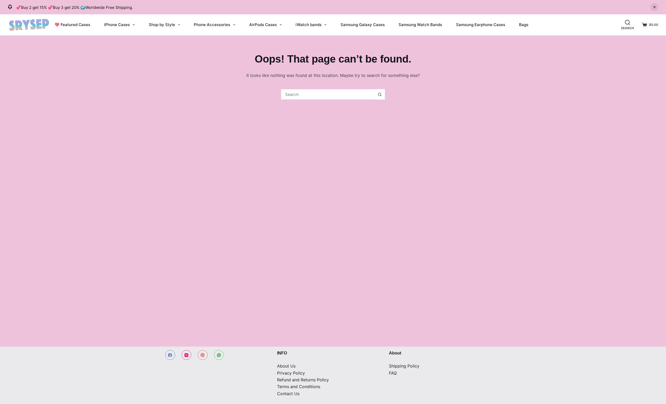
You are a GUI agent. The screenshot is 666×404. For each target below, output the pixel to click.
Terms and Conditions (298, 386)
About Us (286, 366)
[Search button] (379, 94)
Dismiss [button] (654, 7)
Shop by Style (162, 24)
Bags (523, 24)
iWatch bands (309, 24)
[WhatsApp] (219, 355)
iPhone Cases (117, 24)
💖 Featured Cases (72, 24)
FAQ (393, 373)
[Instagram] (186, 355)
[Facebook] (170, 355)
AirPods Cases (263, 24)
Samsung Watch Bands (420, 24)
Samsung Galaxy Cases (363, 24)
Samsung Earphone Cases (480, 24)
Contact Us (288, 393)
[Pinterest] (203, 355)
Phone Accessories (212, 24)
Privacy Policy (291, 373)
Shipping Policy (404, 366)
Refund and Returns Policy (303, 379)
